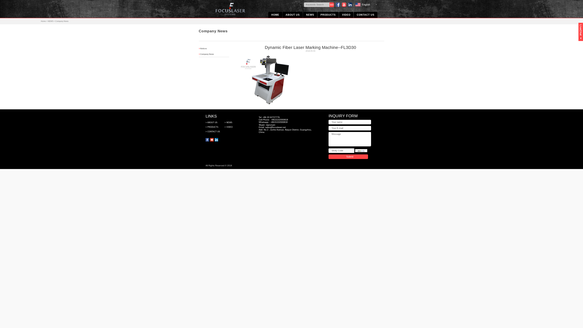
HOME (275, 15)
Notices (203, 49)
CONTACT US (365, 15)
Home (43, 21)
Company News (61, 21)
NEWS (310, 15)
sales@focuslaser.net (275, 127)
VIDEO (346, 15)
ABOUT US (293, 15)
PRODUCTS (328, 15)
